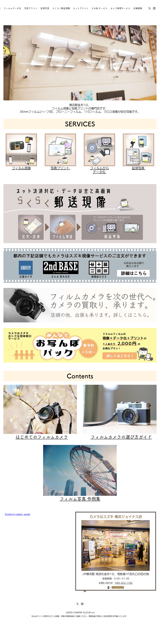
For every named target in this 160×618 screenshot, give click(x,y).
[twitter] (149, 8)
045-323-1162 (124, 583)
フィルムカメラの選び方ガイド (121, 437)
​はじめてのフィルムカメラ (41, 437)
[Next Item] (151, 63)
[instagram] (154, 8)
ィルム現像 (23, 168)
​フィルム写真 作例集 (80, 499)
